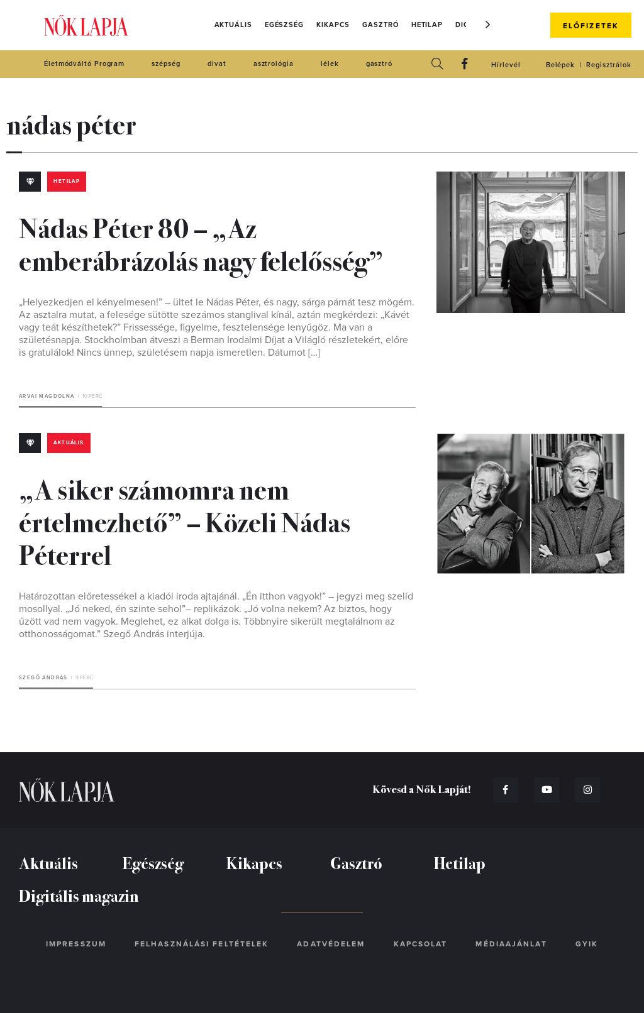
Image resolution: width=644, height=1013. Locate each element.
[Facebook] (465, 64)
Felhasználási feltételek (202, 943)
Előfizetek (591, 25)
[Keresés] (437, 64)
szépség (166, 64)
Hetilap (427, 25)
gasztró (379, 64)
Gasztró (380, 25)
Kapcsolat (421, 943)
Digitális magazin (79, 895)
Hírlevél (505, 65)
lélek (330, 64)
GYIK (586, 943)
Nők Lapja (86, 25)
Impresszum (76, 943)
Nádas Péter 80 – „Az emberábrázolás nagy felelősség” (201, 243)
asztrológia (273, 64)
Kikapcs (333, 25)
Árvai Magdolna (47, 396)
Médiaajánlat (511, 943)
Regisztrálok (608, 65)
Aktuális (233, 25)
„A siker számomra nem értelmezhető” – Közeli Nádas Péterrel (184, 521)
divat (217, 64)
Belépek (560, 65)
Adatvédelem (331, 943)
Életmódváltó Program (84, 64)
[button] (488, 24)
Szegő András (43, 678)
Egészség (284, 25)
